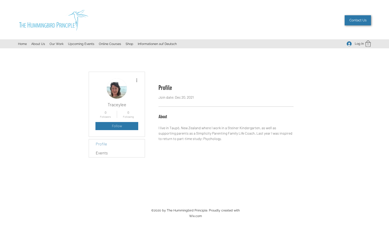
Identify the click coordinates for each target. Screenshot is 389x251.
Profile (101, 143)
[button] (368, 43)
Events (102, 152)
